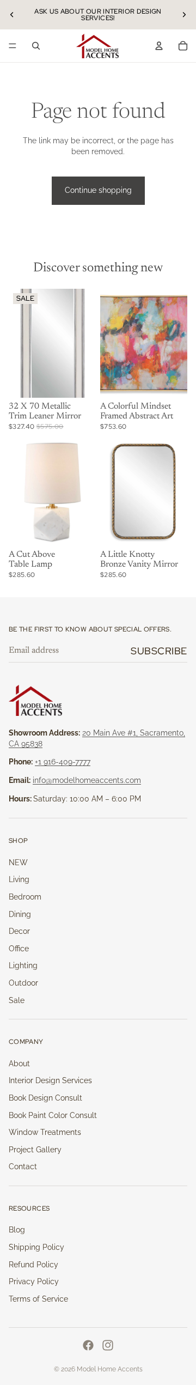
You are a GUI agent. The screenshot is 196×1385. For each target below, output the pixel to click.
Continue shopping (98, 190)
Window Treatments (45, 1132)
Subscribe (159, 651)
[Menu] (12, 45)
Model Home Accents (110, 1369)
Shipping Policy (36, 1247)
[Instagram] (107, 1345)
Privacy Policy (34, 1281)
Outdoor (23, 983)
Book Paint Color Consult (53, 1115)
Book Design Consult (45, 1098)
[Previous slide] (12, 15)
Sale (16, 1000)
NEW (18, 862)
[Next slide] (184, 15)
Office (19, 948)
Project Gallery (35, 1149)
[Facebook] (88, 1345)
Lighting (23, 965)
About (19, 1063)
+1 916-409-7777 (62, 761)
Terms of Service (38, 1299)
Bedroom (25, 896)
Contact (23, 1166)
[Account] (159, 46)
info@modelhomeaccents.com (87, 780)
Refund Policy (33, 1264)
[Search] (36, 46)
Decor (19, 931)
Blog (17, 1229)
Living (19, 879)
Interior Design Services (50, 1080)
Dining (20, 914)
